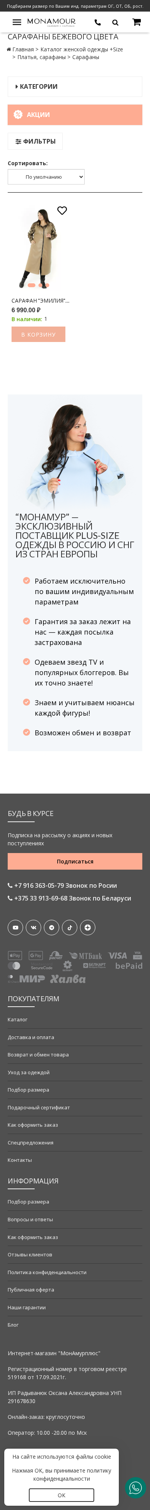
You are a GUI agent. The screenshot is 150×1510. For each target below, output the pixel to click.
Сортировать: (28, 163)
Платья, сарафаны (41, 57)
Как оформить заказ (33, 1124)
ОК (61, 1495)
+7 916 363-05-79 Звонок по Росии (65, 885)
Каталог (17, 1019)
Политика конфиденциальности (47, 1272)
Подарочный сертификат (39, 1107)
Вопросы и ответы (30, 1219)
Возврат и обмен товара (38, 1054)
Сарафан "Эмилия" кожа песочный (40, 300)
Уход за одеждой (29, 1072)
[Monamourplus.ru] (52, 21)
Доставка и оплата (31, 1037)
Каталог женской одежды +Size (81, 49)
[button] (31, 285)
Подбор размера (28, 1089)
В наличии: (27, 319)
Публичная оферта (31, 1289)
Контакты (20, 1159)
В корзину (38, 334)
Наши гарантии (27, 1307)
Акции (38, 114)
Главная (23, 49)
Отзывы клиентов (30, 1254)
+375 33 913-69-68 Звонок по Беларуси (72, 898)
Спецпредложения (30, 1142)
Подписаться (75, 861)
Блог (13, 1324)
